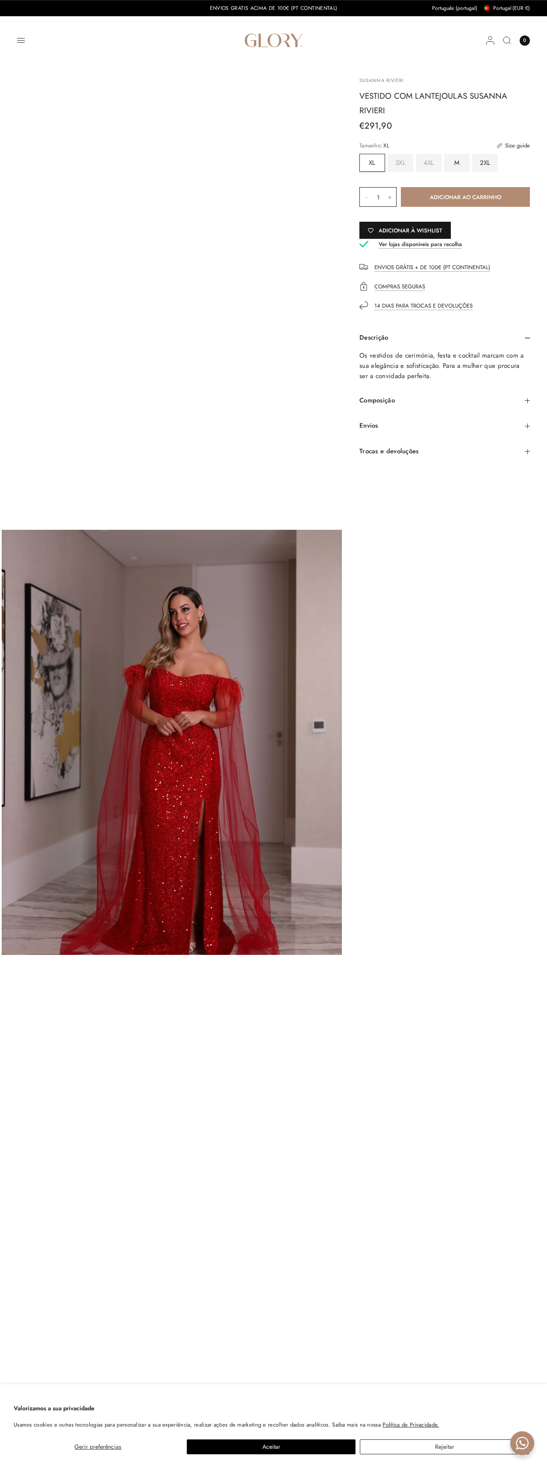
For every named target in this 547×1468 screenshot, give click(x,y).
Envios (368, 425)
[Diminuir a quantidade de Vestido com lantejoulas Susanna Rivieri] (366, 197)
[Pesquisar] (507, 40)
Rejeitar (444, 1446)
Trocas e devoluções (389, 451)
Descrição (373, 337)
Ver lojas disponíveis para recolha (420, 244)
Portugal (511, 8)
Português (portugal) (454, 8)
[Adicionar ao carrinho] (465, 197)
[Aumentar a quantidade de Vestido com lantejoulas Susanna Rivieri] (389, 197)
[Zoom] (172, 742)
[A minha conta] (490, 40)
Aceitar (271, 1446)
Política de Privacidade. (410, 1425)
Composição (377, 400)
